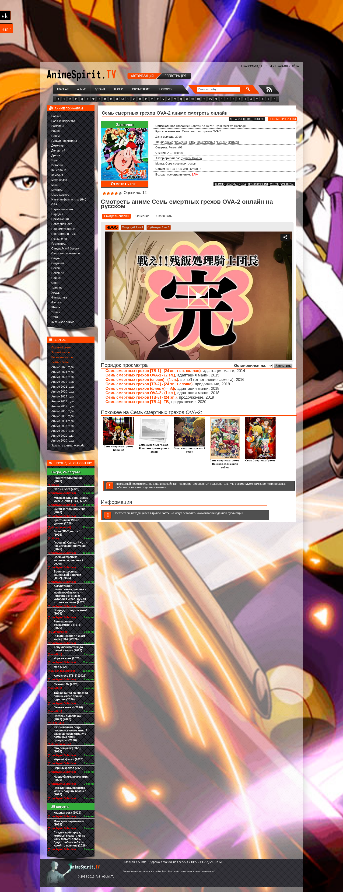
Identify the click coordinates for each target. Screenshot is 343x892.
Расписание (141, 89)
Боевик (56, 116)
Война (55, 131)
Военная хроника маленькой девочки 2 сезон (68, 560)
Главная (63, 89)
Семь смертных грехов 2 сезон (189, 450)
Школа (55, 307)
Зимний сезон (60, 352)
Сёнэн (55, 268)
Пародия (57, 214)
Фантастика (59, 297)
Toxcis (247, 119)
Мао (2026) (61, 667)
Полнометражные (63, 229)
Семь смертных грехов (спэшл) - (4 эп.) (141, 380)
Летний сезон (60, 362)
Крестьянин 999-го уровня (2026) (66, 522)
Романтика (58, 243)
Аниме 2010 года (62, 440)
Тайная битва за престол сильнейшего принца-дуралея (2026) (71, 696)
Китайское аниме (62, 322)
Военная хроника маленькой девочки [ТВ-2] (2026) (67, 575)
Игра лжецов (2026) (67, 658)
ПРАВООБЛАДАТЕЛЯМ (256, 66)
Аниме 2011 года (62, 435)
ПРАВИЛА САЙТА (287, 66)
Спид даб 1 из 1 (132, 227)
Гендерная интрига (64, 140)
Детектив (57, 145)
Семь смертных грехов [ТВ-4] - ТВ (137, 402)
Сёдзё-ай (57, 263)
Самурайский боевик (65, 248)
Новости (165, 89)
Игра (54, 160)
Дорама (100, 89)
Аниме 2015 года (62, 416)
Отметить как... (124, 184)
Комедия (57, 175)
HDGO (112, 227)
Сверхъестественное (65, 253)
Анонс (118, 89)
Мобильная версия (175, 862)
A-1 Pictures (175, 153)
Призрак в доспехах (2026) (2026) (67, 717)
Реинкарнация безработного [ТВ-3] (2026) (67, 625)
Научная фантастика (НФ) (68, 199)
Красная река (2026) (67, 812)
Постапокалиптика (63, 233)
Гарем (55, 135)
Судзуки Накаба (191, 158)
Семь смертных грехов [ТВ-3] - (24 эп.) (141, 397)
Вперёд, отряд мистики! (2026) (70, 612)
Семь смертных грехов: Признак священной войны (225, 464)
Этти (54, 317)
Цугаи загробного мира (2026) (69, 510)
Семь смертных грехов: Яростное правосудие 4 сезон (154, 448)
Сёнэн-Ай (57, 273)
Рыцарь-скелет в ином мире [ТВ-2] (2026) (69, 637)
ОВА (54, 204)
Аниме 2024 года (62, 372)
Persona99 (175, 147)
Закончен (124, 125)
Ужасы (55, 292)
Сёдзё (55, 258)
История (57, 165)
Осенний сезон (61, 347)
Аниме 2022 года (62, 381)
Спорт (55, 282)
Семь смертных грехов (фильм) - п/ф (140, 388)
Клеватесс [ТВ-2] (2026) (70, 675)
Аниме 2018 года (62, 401)
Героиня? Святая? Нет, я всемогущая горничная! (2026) (71, 546)
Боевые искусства (63, 121)
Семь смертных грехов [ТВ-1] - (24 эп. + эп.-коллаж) (153, 371)
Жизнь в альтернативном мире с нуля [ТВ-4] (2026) (71, 499)
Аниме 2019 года (62, 396)
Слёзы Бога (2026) (66, 489)
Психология (59, 238)
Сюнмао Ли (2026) (66, 684)
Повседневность (62, 224)
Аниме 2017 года (62, 406)
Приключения (60, 219)
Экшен (55, 312)
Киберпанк (58, 170)
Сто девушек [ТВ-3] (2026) (67, 750)
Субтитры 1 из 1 (158, 227)
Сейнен (56, 278)
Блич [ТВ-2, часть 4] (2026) (67, 533)
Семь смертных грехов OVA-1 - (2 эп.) (140, 375)
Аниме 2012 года (62, 430)
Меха (54, 184)
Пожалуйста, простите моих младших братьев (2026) (70, 791)
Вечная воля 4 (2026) (68, 707)
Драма (55, 155)
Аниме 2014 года (62, 421)
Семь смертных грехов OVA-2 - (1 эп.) (140, 393)
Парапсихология (62, 209)
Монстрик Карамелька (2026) (69, 823)
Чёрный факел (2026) (68, 759)
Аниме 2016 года (62, 411)
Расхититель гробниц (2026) (68, 479)
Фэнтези (57, 302)
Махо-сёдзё (59, 180)
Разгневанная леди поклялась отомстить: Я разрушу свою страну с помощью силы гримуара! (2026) (71, 734)
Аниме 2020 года (62, 391)
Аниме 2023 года (62, 377)
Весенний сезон (62, 357)
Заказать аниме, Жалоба (67, 445)
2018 (178, 136)
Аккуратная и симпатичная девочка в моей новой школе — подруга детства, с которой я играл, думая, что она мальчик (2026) (70, 594)
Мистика (57, 189)
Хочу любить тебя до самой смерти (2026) (68, 649)
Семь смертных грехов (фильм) (118, 448)
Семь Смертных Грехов (260, 460)
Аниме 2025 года (62, 367)
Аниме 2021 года (62, 386)
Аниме (81, 89)
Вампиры (57, 126)
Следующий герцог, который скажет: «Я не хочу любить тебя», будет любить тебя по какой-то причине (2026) (70, 839)
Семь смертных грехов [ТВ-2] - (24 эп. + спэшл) (148, 384)
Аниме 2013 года (62, 426)
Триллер (57, 287)
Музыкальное (60, 194)
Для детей (58, 150)
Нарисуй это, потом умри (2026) (71, 778)
